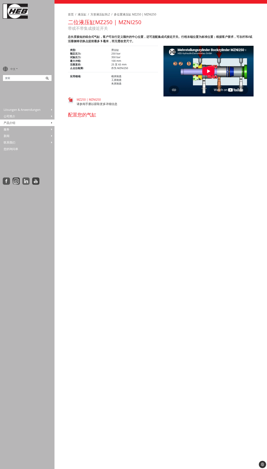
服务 (6, 129)
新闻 (6, 136)
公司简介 (9, 116)
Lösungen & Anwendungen (22, 110)
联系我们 (9, 142)
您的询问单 (11, 149)
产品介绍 (9, 123)
